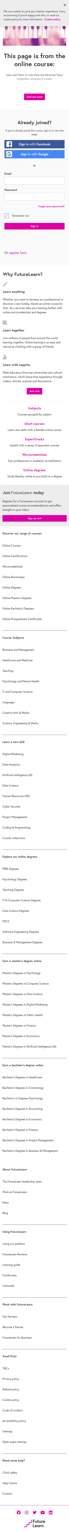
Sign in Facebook (34, 144)
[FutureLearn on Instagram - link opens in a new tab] (26, 1512)
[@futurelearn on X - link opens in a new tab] (34, 1512)
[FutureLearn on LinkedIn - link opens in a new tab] (50, 1512)
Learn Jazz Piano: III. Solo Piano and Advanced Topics (34, 75)
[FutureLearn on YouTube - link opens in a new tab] (42, 1512)
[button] (34, 391)
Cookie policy (52, 19)
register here (17, 253)
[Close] (65, 5)
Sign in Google (34, 154)
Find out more (34, 96)
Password (10, 190)
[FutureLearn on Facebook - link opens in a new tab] (18, 1512)
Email (7, 173)
